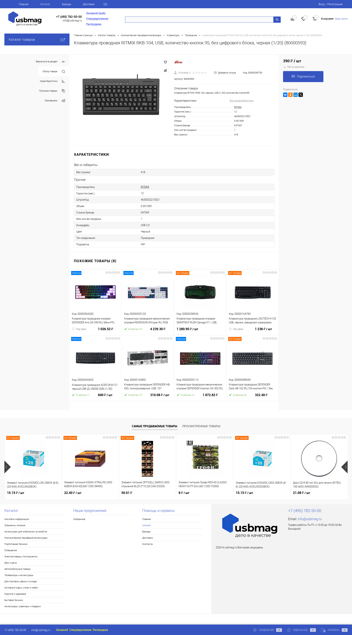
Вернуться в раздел (46, 61)
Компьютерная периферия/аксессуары (25, 537)
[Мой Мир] (295, 95)
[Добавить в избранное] (165, 62)
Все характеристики (242, 100)
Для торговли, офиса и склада (20, 581)
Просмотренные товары (201, 426)
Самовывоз (51, 100)
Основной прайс (96, 13)
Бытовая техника (13, 600)
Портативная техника (15, 544)
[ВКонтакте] (285, 95)
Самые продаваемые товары (154, 426)
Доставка (89, 4)
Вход (321, 4)
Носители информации (16, 519)
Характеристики (48, 81)
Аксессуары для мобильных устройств (25, 531)
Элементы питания (14, 525)
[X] (300, 95)
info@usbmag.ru (72, 20)
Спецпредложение (97, 18)
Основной (62, 629)
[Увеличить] (122, 100)
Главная (24, 4)
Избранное (79, 519)
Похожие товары (48, 90)
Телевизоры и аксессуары (18, 575)
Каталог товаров (22, 39)
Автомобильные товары (17, 569)
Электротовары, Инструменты (21, 556)
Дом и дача (10, 562)
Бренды (66, 4)
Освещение (10, 550)
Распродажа (93, 24)
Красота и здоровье (15, 593)
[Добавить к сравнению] (165, 70)
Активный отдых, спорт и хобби (21, 587)
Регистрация (335, 4)
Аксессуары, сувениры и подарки (22, 606)
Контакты (147, 544)
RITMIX (238, 107)
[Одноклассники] (290, 95)
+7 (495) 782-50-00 (69, 17)
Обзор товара (50, 71)
